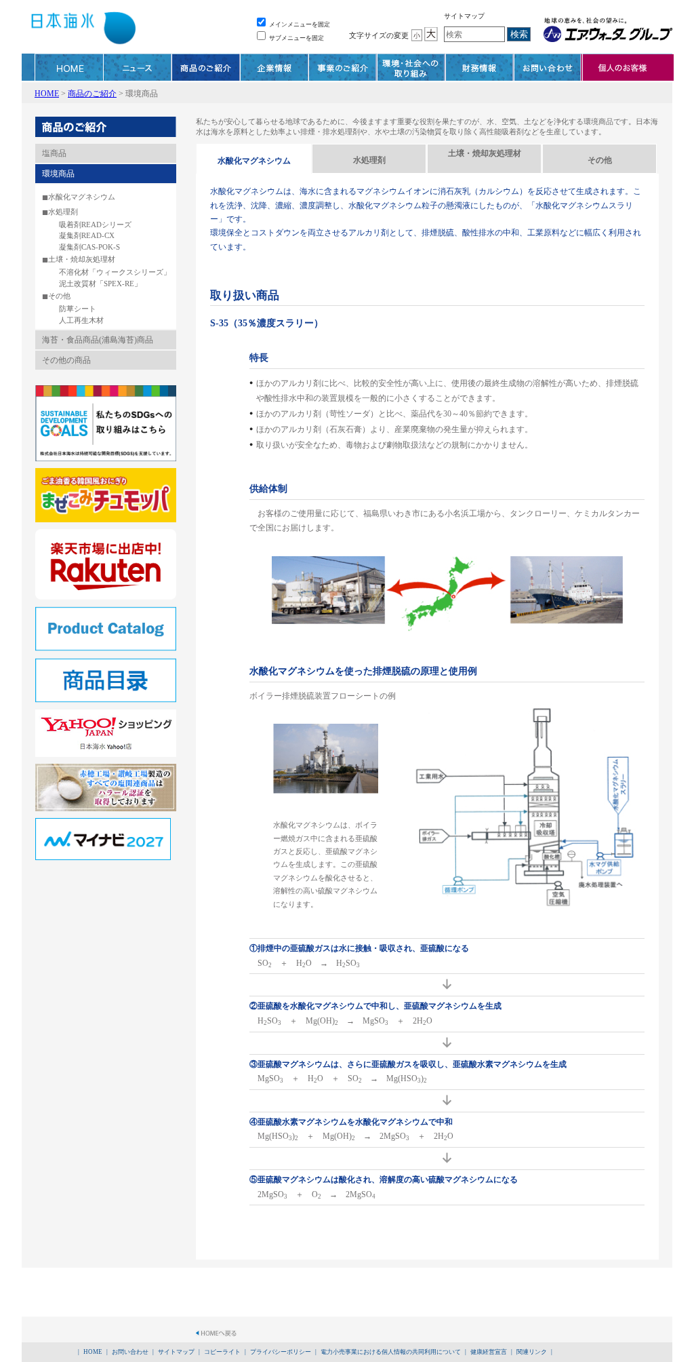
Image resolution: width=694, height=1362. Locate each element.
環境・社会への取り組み (411, 67)
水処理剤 (63, 212)
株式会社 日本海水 (82, 30)
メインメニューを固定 (299, 24)
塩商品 (54, 153)
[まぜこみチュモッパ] (105, 474)
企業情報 (274, 67)
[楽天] (105, 535)
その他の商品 (66, 360)
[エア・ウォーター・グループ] (606, 30)
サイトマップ (464, 16)
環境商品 (58, 173)
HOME (69, 67)
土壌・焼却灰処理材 (81, 259)
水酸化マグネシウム (81, 197)
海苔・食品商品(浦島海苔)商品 (97, 340)
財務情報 (479, 67)
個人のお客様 (628, 67)
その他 (59, 296)
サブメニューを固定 (296, 38)
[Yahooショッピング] (105, 715)
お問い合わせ (548, 67)
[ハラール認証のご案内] (105, 770)
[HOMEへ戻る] (216, 1336)
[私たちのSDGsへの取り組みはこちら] (105, 390)
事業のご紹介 (342, 67)
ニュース (137, 67)
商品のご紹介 (206, 67)
